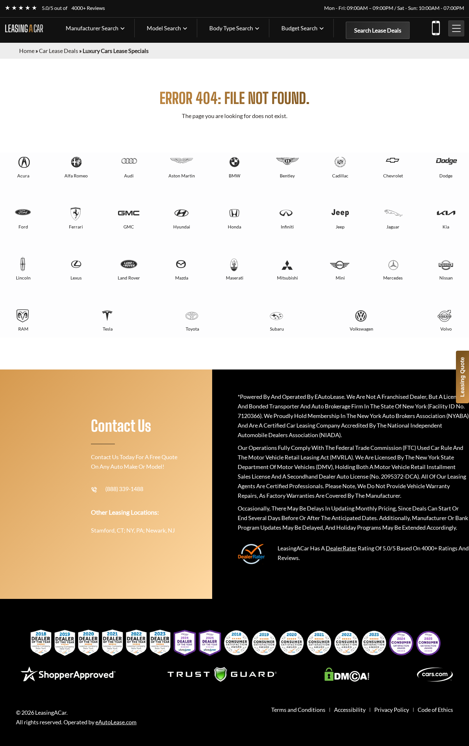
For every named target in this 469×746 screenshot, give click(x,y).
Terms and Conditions (298, 710)
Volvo (446, 329)
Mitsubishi (287, 277)
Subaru (277, 329)
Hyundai (181, 226)
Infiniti (287, 226)
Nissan (446, 277)
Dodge (445, 175)
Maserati (234, 277)
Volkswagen (361, 329)
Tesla (108, 329)
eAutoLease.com (116, 722)
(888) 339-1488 (435, 26)
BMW (234, 175)
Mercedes (393, 277)
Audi (129, 175)
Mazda (181, 277)
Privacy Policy (391, 710)
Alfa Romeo (76, 175)
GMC (128, 226)
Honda (234, 226)
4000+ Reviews (88, 8)
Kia (446, 226)
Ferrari (76, 226)
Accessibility (350, 710)
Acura (23, 175)
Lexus (76, 277)
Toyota (192, 329)
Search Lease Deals (377, 30)
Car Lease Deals (58, 50)
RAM (23, 329)
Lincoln (23, 277)
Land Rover (129, 277)
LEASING (24, 28)
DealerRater (341, 548)
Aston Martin (181, 175)
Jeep (340, 226)
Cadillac (340, 175)
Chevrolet (393, 175)
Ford (23, 226)
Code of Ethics (435, 710)
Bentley (287, 175)
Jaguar (392, 226)
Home (26, 50)
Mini (340, 277)
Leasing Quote (462, 377)
